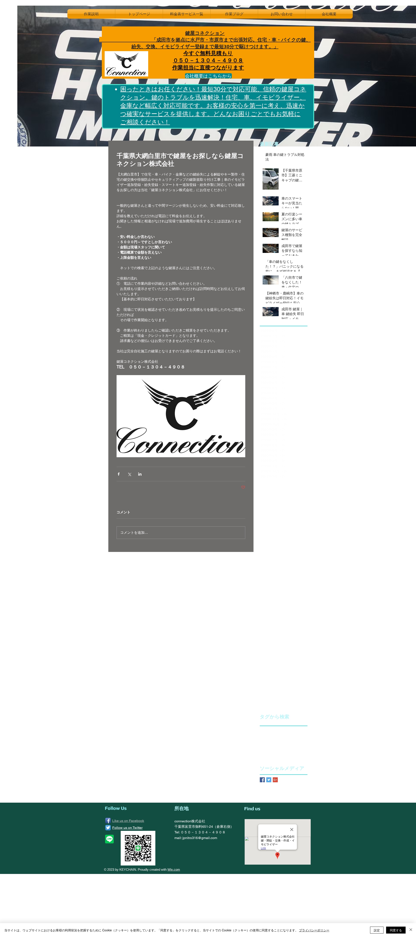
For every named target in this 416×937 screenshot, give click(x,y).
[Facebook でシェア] (119, 474)
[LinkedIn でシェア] (140, 474)
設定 (377, 930)
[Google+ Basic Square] (275, 779)
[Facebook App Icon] (108, 820)
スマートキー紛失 (272, 742)
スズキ (279, 735)
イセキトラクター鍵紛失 (276, 729)
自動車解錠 (299, 749)
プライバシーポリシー (314, 930)
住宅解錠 (266, 749)
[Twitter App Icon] (108, 827)
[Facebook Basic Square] (262, 779)
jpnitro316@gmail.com (199, 838)
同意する (396, 930)
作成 (278, 749)
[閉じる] (410, 930)
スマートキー (295, 735)
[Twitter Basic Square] (268, 779)
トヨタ (291, 742)
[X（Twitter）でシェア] (129, 474)
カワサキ (266, 735)
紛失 (286, 749)
